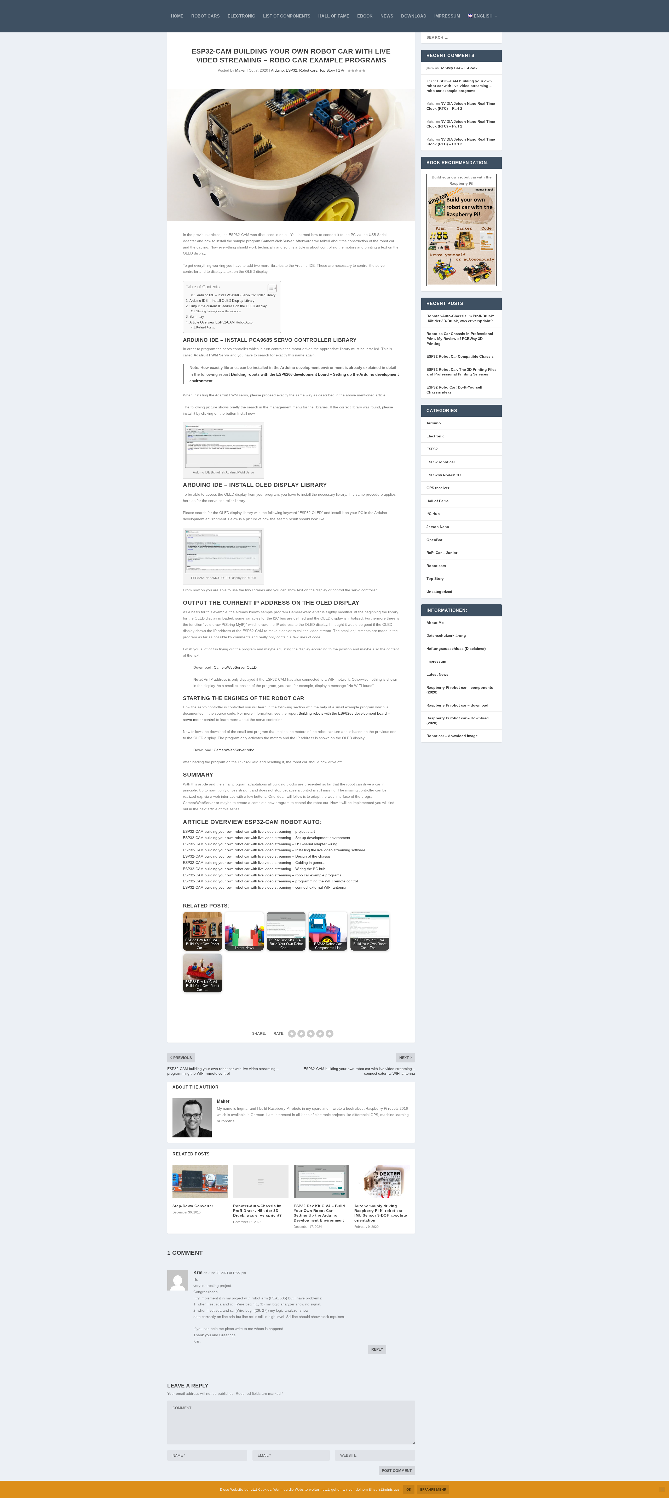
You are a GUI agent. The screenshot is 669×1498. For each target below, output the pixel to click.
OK (408, 1489)
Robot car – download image (452, 736)
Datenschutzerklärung (446, 635)
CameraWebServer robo (234, 750)
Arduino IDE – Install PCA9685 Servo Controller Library (236, 295)
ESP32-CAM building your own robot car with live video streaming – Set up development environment (266, 838)
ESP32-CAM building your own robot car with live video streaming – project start (249, 831)
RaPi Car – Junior (441, 553)
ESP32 (291, 70)
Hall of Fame (437, 501)
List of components (286, 16)
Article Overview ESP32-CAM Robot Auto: (221, 322)
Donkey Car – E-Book (458, 68)
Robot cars (205, 16)
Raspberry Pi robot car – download (457, 705)
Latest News (437, 674)
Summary (196, 317)
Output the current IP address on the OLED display (228, 306)
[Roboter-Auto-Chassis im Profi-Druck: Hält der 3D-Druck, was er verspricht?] (261, 1181)
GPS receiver (437, 488)
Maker (240, 70)
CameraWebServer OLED (235, 667)
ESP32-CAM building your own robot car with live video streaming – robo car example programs (262, 875)
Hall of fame (333, 16)
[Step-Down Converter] (200, 1181)
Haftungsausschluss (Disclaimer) (456, 648)
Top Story (327, 70)
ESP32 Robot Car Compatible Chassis (460, 356)
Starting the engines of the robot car (218, 311)
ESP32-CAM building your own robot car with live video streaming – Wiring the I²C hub (254, 869)
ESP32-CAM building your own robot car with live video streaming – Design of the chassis (257, 856)
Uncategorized (439, 591)
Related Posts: (205, 327)
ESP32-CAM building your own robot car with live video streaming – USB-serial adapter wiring (260, 844)
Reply (377, 1349)
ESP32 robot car (440, 462)
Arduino (277, 70)
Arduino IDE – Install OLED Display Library (222, 301)
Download (413, 16)
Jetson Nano (437, 527)
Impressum (447, 16)
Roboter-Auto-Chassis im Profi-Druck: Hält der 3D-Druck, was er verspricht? (257, 1210)
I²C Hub (433, 514)
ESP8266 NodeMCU (443, 475)
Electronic (241, 16)
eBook (365, 16)
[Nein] (662, 1489)
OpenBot (434, 540)
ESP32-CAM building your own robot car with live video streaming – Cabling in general (254, 862)
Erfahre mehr (433, 1489)
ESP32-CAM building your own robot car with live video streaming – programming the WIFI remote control (270, 881)
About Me (435, 623)
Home (177, 16)
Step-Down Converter (192, 1206)
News (386, 16)
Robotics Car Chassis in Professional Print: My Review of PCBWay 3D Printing (459, 338)
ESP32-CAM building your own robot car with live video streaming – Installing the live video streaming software (274, 850)
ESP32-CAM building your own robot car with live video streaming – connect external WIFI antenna (264, 887)
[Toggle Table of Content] (269, 288)
